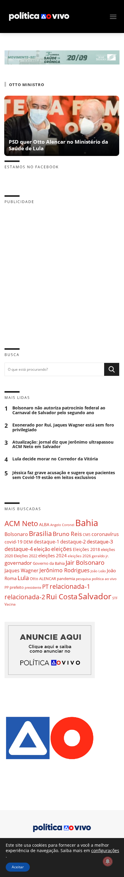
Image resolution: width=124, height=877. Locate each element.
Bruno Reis (67, 534)
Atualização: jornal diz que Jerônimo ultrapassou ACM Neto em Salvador (62, 444)
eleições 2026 (79, 556)
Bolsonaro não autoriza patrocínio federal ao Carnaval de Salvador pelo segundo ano (58, 410)
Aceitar (18, 867)
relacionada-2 (25, 596)
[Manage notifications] (108, 861)
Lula (23, 578)
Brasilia (40, 533)
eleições (61, 548)
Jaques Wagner (22, 570)
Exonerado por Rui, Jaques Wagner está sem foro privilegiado (63, 427)
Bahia (86, 523)
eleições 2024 (52, 555)
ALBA (44, 524)
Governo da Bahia (49, 563)
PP (7, 587)
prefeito (17, 587)
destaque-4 (19, 548)
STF (115, 598)
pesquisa (83, 578)
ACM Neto (21, 523)
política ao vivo (104, 578)
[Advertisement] (62, 271)
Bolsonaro (16, 534)
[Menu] (113, 17)
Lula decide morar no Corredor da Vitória (55, 459)
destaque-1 (46, 541)
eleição (42, 549)
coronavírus (105, 534)
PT (45, 586)
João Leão (98, 571)
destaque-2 (73, 541)
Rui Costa (61, 596)
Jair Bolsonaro (85, 562)
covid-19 (14, 542)
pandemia (66, 578)
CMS (87, 534)
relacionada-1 (70, 586)
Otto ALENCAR (43, 578)
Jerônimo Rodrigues (64, 570)
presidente (33, 587)
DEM (28, 542)
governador (18, 562)
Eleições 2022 (25, 555)
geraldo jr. (100, 555)
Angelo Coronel (62, 525)
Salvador (94, 596)
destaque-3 (100, 541)
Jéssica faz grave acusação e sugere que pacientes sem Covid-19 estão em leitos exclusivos (63, 475)
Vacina (10, 604)
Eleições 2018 (86, 549)
